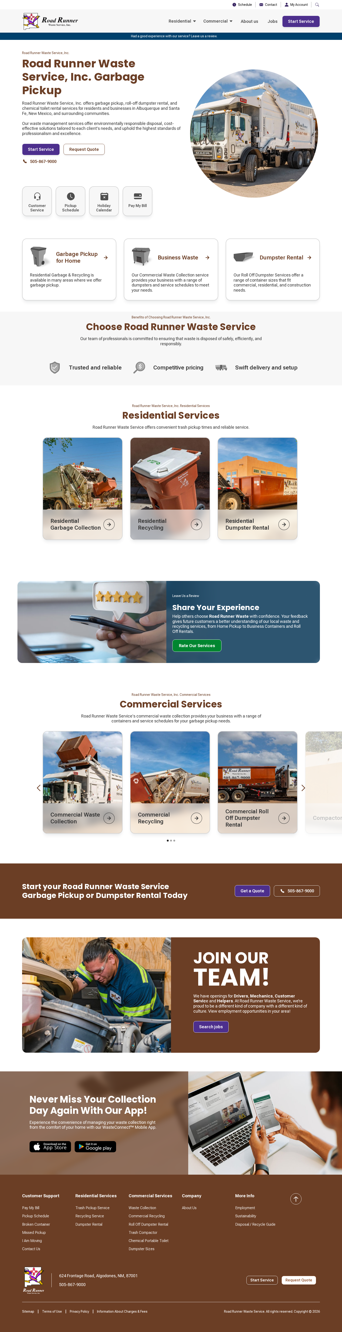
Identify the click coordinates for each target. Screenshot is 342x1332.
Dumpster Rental (88, 1224)
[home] (50, 21)
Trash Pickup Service (92, 1208)
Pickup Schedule (35, 1216)
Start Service (301, 21)
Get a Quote (252, 890)
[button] (182, 21)
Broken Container (36, 1224)
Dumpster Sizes (141, 1249)
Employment (245, 1208)
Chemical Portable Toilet (148, 1241)
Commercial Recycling (147, 1216)
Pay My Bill (30, 1208)
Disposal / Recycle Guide (255, 1224)
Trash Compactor (143, 1232)
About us (249, 21)
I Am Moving (32, 1241)
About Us (189, 1208)
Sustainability (245, 1216)
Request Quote (84, 149)
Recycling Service (89, 1216)
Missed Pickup (34, 1232)
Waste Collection (142, 1208)
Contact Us (31, 1249)
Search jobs (211, 1026)
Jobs (273, 21)
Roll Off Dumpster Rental (148, 1224)
